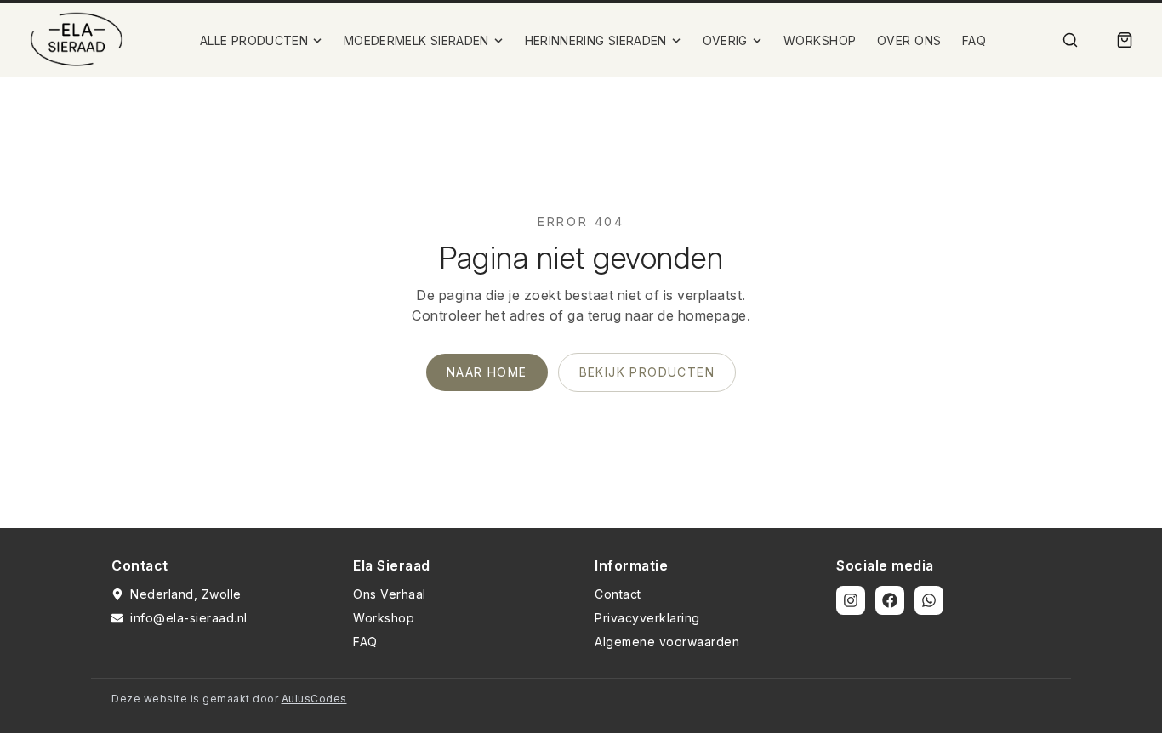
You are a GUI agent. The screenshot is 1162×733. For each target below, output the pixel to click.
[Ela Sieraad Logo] (76, 40)
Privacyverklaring (647, 618)
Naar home (487, 372)
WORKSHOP (820, 40)
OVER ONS (909, 40)
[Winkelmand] (1125, 40)
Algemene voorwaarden (667, 641)
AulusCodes (314, 698)
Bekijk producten (647, 372)
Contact (618, 594)
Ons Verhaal (389, 594)
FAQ (974, 40)
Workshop (383, 618)
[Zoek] (1070, 40)
